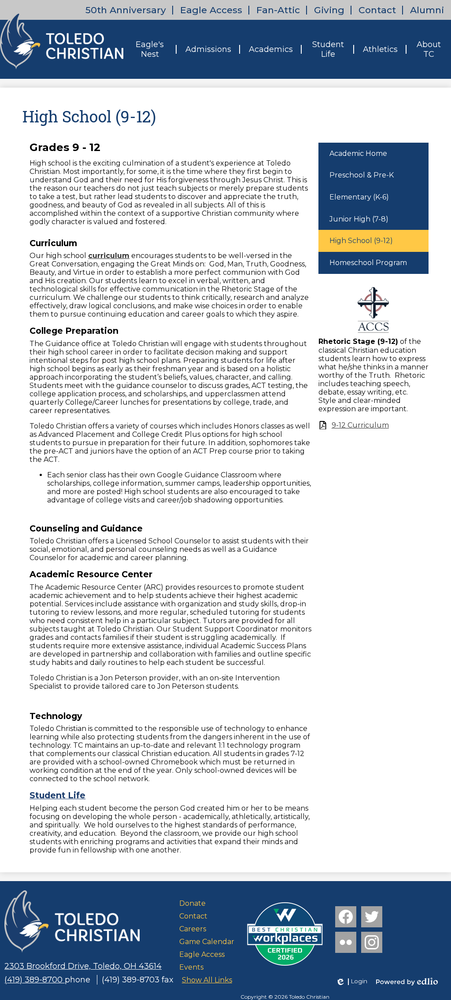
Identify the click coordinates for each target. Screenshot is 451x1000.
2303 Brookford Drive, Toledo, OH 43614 (83, 966)
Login (351, 981)
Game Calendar (206, 941)
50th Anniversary (125, 9)
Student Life (57, 795)
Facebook (345, 916)
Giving (329, 9)
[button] (150, 49)
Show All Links (207, 980)
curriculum (108, 255)
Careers (192, 929)
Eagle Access (211, 9)
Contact (377, 9)
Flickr (345, 942)
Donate (192, 903)
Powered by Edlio (407, 981)
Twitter (371, 916)
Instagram (371, 942)
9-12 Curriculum (360, 425)
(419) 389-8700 (34, 980)
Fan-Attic (278, 9)
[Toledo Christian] (61, 40)
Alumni (427, 9)
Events (191, 967)
